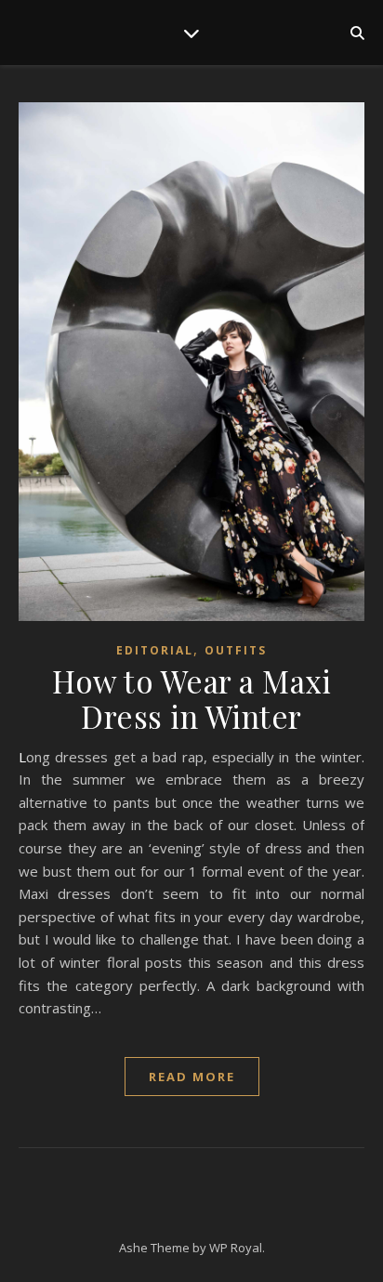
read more (192, 1076)
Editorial (154, 650)
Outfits (236, 650)
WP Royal (235, 1247)
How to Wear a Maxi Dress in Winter (191, 698)
